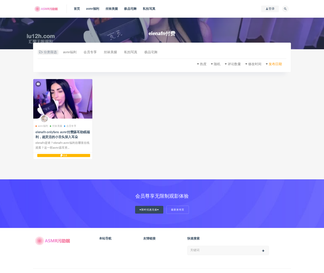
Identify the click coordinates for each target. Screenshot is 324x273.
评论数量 (234, 64)
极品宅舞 (130, 8)
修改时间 (254, 64)
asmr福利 (92, 8)
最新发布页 (177, 210)
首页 (77, 8)
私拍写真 (149, 8)
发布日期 (275, 64)
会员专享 (90, 52)
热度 (203, 64)
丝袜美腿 (112, 8)
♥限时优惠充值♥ (149, 210)
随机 (217, 64)
